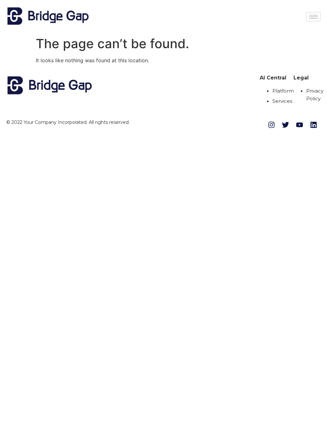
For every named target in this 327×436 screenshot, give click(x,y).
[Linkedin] (314, 125)
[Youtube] (300, 125)
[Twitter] (285, 125)
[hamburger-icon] (313, 16)
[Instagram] (271, 125)
